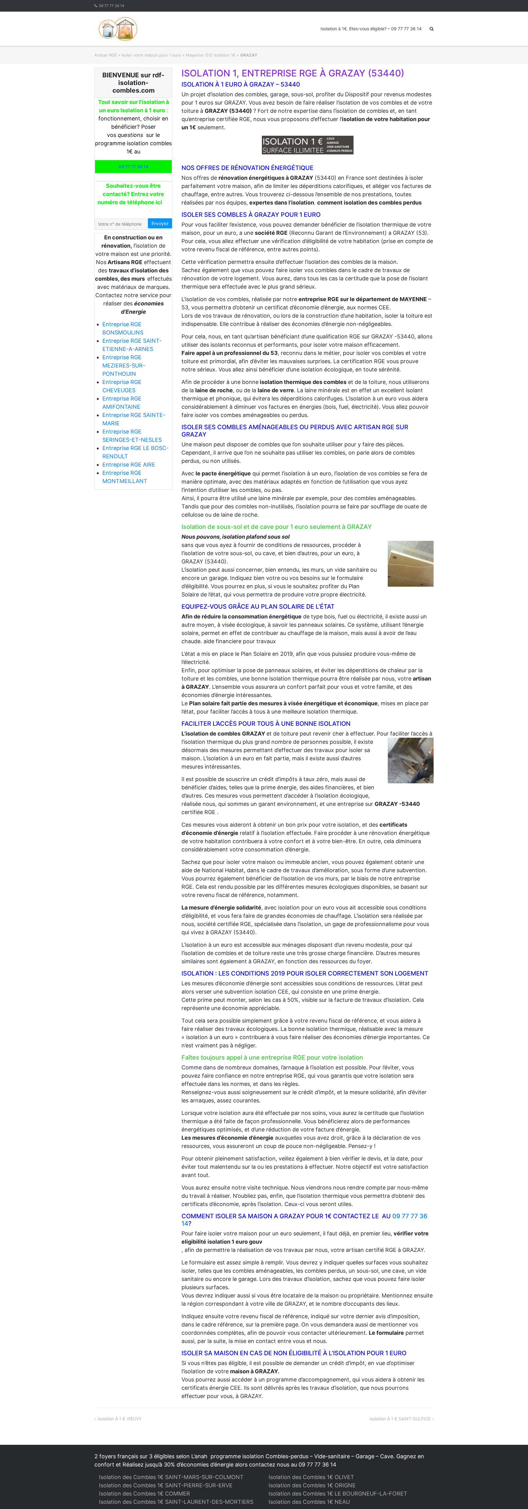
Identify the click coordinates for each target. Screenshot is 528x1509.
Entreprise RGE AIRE (128, 464)
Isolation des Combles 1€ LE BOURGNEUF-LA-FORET (338, 1493)
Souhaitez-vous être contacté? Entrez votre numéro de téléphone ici (130, 194)
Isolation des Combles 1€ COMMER (144, 1493)
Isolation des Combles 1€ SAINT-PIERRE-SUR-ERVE (166, 1485)
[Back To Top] (512, 1494)
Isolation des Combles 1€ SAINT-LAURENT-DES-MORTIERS (176, 1502)
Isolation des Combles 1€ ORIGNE (312, 1485)
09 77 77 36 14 (111, 5)
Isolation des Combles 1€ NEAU (309, 1502)
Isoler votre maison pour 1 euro (151, 55)
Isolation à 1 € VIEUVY (119, 1418)
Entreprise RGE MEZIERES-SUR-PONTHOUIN (123, 365)
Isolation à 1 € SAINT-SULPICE (400, 1418)
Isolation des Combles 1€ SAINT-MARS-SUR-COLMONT (171, 1477)
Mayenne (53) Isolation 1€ (211, 55)
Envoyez (160, 223)
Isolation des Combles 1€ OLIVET (311, 1477)
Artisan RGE (105, 55)
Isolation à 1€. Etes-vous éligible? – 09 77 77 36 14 (371, 28)
